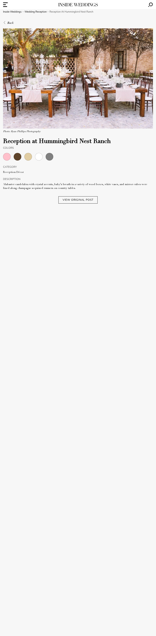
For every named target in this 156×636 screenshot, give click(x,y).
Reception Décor (13, 172)
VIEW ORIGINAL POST (78, 200)
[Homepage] (78, 5)
